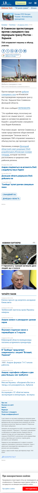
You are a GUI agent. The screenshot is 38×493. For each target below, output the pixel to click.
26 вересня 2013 (22, 25)
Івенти (4, 407)
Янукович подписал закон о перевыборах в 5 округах (15, 331)
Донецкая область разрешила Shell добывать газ (17, 177)
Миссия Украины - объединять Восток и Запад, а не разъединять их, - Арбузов (18, 383)
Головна (4, 25)
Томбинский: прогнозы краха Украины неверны (18, 310)
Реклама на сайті (8, 405)
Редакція (5, 410)
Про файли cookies (8, 489)
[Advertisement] (19, 220)
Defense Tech (7, 8)
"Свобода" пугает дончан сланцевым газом (18, 185)
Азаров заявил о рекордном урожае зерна (19, 321)
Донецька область (11, 198)
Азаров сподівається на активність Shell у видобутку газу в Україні (19, 168)
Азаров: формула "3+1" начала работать (17, 363)
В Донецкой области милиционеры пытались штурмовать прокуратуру (16, 341)
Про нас (4, 403)
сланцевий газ (9, 194)
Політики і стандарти (9, 412)
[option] (19, 17)
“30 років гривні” (22, 8)
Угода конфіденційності (10, 414)
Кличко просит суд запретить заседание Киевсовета (18, 301)
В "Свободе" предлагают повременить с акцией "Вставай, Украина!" (17, 352)
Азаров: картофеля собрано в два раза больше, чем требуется (17, 373)
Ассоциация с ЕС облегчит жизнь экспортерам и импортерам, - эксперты (18, 393)
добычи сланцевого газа (15, 93)
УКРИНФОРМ (24, 108)
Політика (12, 25)
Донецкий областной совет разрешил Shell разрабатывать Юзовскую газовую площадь (17, 150)
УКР (30, 3)
